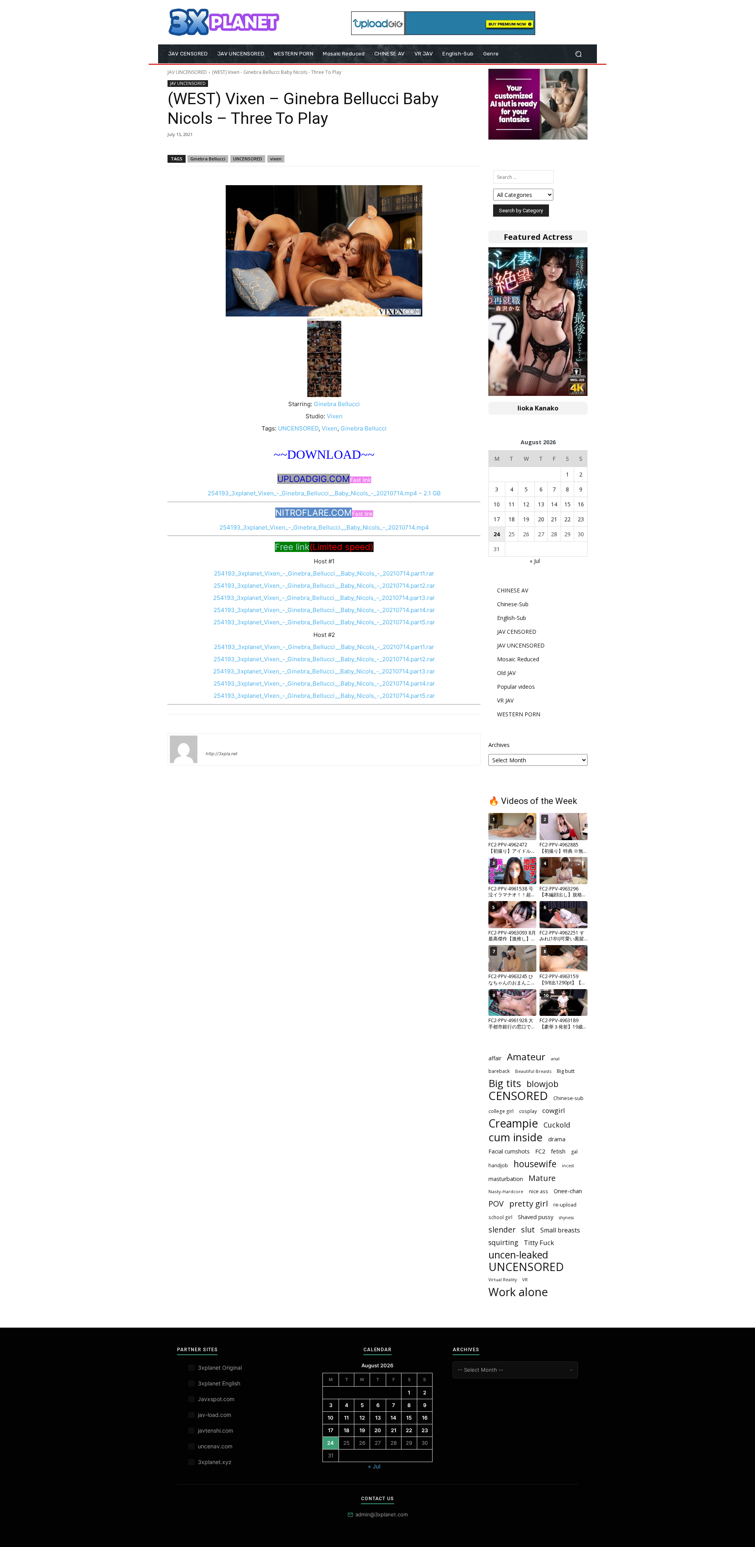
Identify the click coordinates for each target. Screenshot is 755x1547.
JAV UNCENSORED (187, 72)
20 (541, 519)
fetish (558, 1151)
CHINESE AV (512, 590)
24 (497, 534)
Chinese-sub (568, 1098)
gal (574, 1151)
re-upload (564, 1204)
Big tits (504, 1083)
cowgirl (553, 1110)
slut (528, 1229)
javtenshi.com (215, 1430)
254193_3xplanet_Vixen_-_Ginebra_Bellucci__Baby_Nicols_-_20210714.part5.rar (324, 622)
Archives (499, 745)
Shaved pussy (535, 1217)
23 (581, 519)
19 (526, 519)
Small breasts (560, 1230)
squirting (503, 1242)
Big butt (566, 1070)
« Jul (535, 561)
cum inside (515, 1137)
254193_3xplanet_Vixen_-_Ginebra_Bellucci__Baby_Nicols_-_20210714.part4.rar (324, 610)
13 (541, 504)
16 (581, 504)
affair (494, 1058)
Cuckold (556, 1125)
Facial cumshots (509, 1151)
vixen (276, 159)
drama (556, 1139)
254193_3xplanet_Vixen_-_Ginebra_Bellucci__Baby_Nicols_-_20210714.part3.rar (324, 598)
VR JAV (505, 700)
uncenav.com (215, 1446)
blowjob (542, 1084)
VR (525, 1279)
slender (502, 1229)
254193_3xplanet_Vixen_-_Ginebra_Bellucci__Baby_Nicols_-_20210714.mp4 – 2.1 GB (324, 493)
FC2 (540, 1151)
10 (497, 504)
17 (497, 519)
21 (554, 519)
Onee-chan (568, 1191)
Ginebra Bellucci (207, 159)
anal (555, 1058)
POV (496, 1203)
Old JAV (506, 673)
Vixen (335, 416)
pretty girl (528, 1203)
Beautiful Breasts (533, 1071)
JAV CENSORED (516, 631)
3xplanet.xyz (215, 1462)
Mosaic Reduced (518, 659)
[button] (578, 54)
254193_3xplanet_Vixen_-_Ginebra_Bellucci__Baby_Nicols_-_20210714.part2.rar (324, 585)
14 (554, 504)
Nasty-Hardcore (505, 1191)
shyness (566, 1217)
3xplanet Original (220, 1367)
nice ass (538, 1191)
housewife (535, 1164)
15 (567, 504)
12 (526, 504)
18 (511, 519)
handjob (498, 1165)
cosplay (528, 1111)
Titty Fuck (539, 1242)
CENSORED (518, 1096)
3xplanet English (219, 1383)
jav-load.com (214, 1414)
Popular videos (516, 686)
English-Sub (511, 618)
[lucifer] (183, 749)
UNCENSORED (247, 159)
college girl (501, 1111)
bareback (499, 1071)
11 (511, 504)
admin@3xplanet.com (381, 1514)
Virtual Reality (502, 1279)
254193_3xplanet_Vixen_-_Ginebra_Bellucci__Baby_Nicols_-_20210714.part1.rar (324, 573)
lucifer (215, 742)
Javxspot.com (216, 1399)
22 (567, 519)
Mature (542, 1178)
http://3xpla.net (222, 753)
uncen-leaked (518, 1255)
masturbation (505, 1179)
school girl (500, 1217)
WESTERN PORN (518, 714)
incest (568, 1165)
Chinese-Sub (512, 604)
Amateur (526, 1057)
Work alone (518, 1292)
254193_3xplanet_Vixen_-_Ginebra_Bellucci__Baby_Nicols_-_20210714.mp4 (324, 527)
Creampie (513, 1123)
